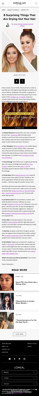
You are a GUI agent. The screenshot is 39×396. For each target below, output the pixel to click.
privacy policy (18, 393)
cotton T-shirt (24, 166)
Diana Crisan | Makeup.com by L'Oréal (23, 25)
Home (3, 10)
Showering (14, 135)
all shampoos (20, 146)
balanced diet (13, 222)
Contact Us (6, 349)
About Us (5, 346)
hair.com (5, 352)
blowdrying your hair (22, 175)
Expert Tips (24, 10)
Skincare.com (6, 343)
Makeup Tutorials (13, 10)
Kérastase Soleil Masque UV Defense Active (18, 213)
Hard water (10, 244)
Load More (19, 334)
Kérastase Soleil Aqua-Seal (13, 235)
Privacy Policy (32, 343)
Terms (29, 346)
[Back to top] (34, 391)
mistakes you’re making (17, 97)
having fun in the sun (14, 204)
